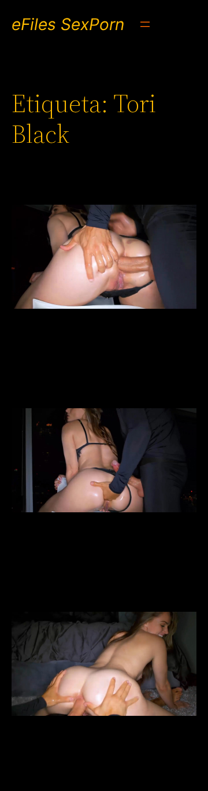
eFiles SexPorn (68, 24)
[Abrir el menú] (145, 24)
